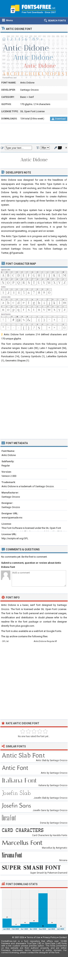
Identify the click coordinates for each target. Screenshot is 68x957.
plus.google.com (24, 625)
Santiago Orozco (29, 89)
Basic (23, 97)
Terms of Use (33, 937)
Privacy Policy (50, 937)
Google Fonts (53, 631)
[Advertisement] (34, 133)
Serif (31, 97)
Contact (63, 937)
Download (60, 118)
